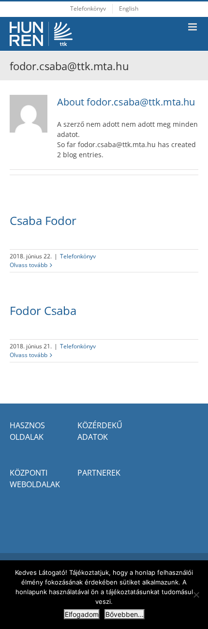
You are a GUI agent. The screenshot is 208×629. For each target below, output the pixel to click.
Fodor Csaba (43, 310)
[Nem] (196, 594)
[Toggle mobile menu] (193, 27)
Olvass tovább (28, 265)
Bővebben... (124, 614)
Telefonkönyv (78, 256)
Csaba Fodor (43, 220)
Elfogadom (82, 614)
